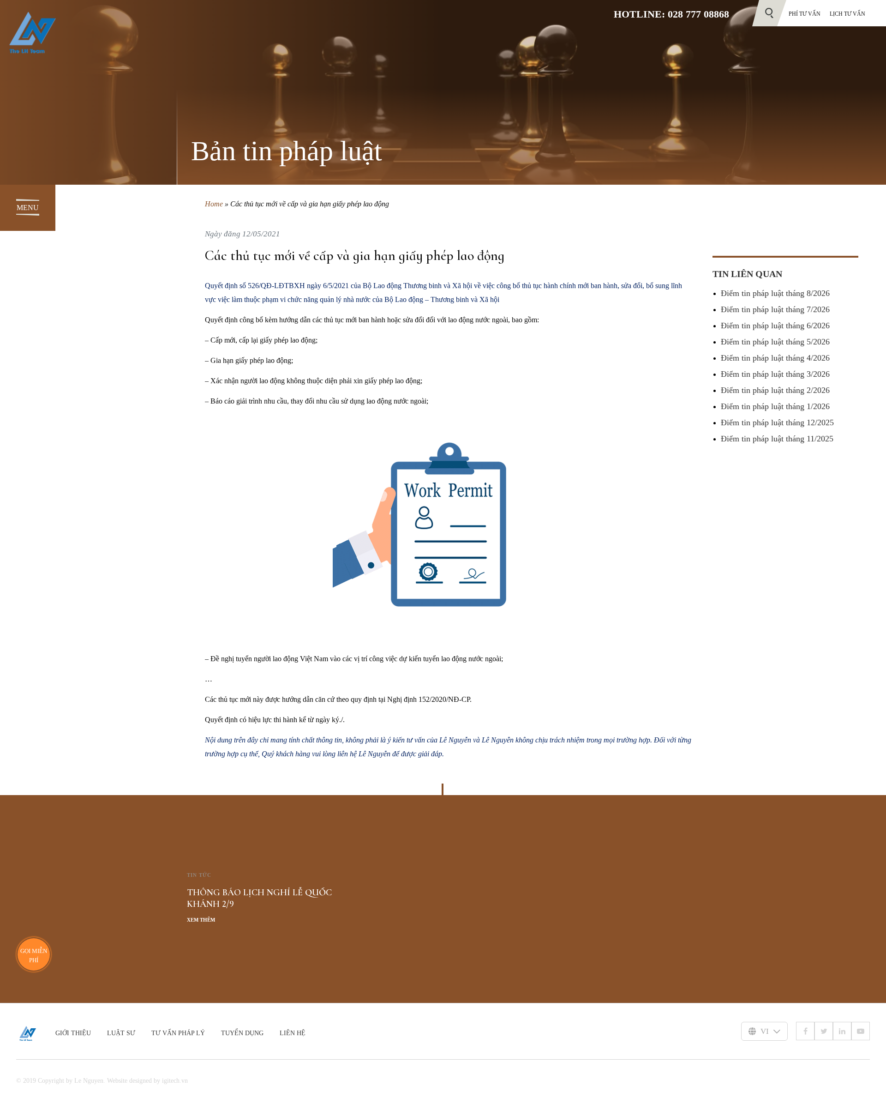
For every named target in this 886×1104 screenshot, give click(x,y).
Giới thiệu (73, 1033)
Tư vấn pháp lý (178, 1033)
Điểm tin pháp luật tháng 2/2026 (775, 390)
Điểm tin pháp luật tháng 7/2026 (775, 309)
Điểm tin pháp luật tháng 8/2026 (775, 293)
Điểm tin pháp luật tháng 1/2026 (775, 406)
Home (214, 204)
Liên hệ (292, 1033)
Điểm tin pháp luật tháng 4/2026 (775, 357)
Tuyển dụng (242, 1033)
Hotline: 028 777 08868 (671, 14)
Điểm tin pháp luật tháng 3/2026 (775, 374)
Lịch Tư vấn (847, 14)
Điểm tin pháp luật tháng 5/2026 (775, 341)
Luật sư (121, 1033)
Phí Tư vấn (804, 14)
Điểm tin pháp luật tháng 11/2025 (777, 438)
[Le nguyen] (35, 1033)
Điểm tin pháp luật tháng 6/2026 (775, 325)
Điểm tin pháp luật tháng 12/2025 (777, 422)
